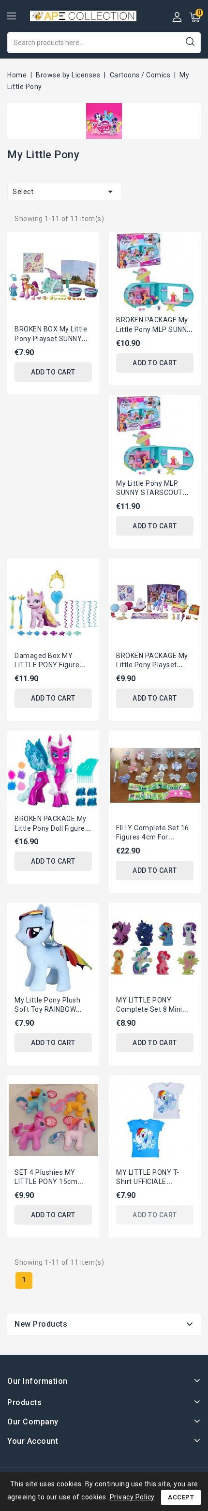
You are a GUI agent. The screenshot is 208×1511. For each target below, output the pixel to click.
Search (190, 41)
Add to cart (53, 372)
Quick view (84, 245)
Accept (181, 1497)
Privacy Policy (132, 1497)
